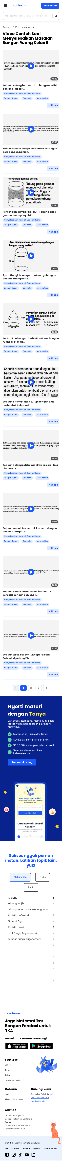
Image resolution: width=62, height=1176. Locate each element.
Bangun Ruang (11, 98)
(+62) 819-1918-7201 (40, 1098)
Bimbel (8, 1065)
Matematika (20, 877)
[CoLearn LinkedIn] (33, 1155)
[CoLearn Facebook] (7, 1155)
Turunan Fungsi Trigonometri (24, 939)
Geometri (27, 98)
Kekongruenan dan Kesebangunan (28, 909)
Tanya (7, 1070)
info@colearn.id (38, 1101)
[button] (16, 688)
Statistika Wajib (16, 927)
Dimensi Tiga (15, 921)
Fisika (43, 877)
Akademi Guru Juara (14, 1099)
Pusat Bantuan (50, 1148)
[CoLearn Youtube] (27, 1155)
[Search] (55, 16)
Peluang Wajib (16, 903)
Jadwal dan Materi (13, 1080)
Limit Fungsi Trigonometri (22, 933)
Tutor (7, 1075)
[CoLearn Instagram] (14, 1155)
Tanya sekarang (22, 762)
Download (50, 5)
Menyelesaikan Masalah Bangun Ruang (22, 93)
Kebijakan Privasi (12, 1148)
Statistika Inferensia (19, 915)
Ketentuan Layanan (32, 1148)
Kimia (31, 887)
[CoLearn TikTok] (20, 1155)
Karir (7, 1094)
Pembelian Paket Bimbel (42, 1094)
